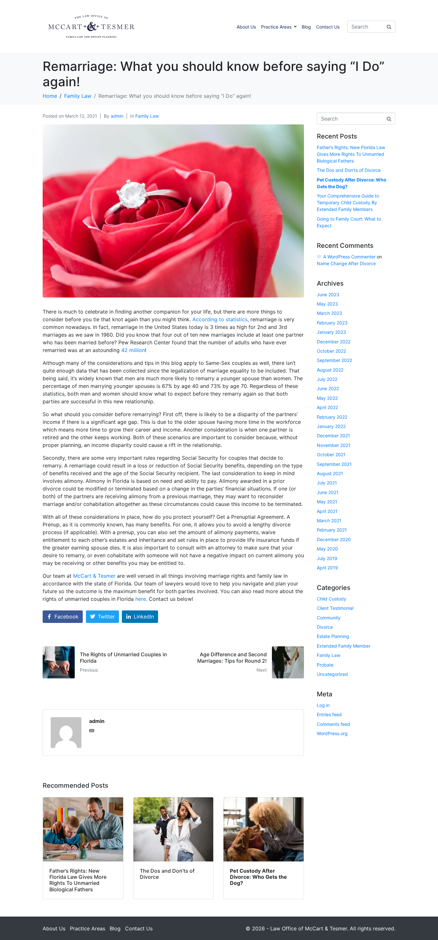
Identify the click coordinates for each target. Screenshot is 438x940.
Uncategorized (332, 674)
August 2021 (330, 473)
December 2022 (333, 341)
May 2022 (327, 398)
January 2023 (331, 332)
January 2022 (331, 426)
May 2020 (327, 548)
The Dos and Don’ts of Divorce (349, 170)
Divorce (325, 627)
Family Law (147, 116)
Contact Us (328, 26)
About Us (246, 26)
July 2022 (327, 379)
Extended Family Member (343, 646)
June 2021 (328, 492)
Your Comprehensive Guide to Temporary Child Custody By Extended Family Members (348, 202)
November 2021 (333, 445)
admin (117, 116)
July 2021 (327, 482)
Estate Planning (333, 636)
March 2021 (329, 520)
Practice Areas (276, 26)
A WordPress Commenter (349, 256)
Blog (306, 26)
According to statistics (220, 319)
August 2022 (330, 370)
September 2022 (334, 360)
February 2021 (332, 530)
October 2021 (331, 454)
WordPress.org (332, 733)
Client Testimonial (335, 608)
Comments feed (333, 724)
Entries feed (329, 714)
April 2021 (327, 511)
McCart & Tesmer (94, 576)
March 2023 (329, 313)
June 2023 (328, 294)
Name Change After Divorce (346, 263)
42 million (133, 350)
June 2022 (328, 388)
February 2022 (332, 417)
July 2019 (327, 558)
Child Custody (331, 598)
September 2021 (334, 464)
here (140, 599)
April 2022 (327, 407)
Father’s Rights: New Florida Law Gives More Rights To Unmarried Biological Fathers (351, 154)
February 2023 (332, 322)
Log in (323, 705)
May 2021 (327, 501)
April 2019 (327, 567)
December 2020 (334, 539)
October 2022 (331, 351)
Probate (325, 664)
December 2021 (333, 435)
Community (329, 617)
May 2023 (327, 303)
